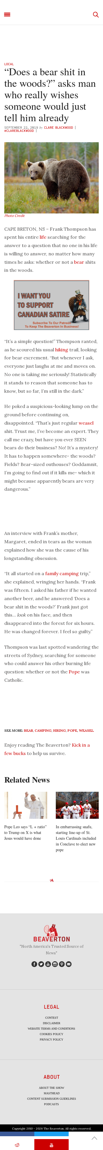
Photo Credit (14, 215)
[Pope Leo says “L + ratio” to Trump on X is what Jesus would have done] (25, 805)
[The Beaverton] (51, 15)
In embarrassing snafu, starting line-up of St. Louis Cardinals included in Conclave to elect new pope (76, 838)
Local (9, 64)
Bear (28, 730)
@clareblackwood (19, 130)
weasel (86, 423)
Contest (51, 1017)
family (51, 573)
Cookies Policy (51, 1034)
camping (69, 573)
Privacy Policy (51, 1039)
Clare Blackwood (58, 127)
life (43, 237)
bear (79, 262)
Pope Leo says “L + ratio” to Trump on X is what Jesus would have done (25, 832)
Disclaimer (51, 1023)
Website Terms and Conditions (51, 1028)
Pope (74, 672)
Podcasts (51, 1104)
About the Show (51, 1087)
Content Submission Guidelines (51, 1098)
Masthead (52, 1093)
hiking (61, 349)
